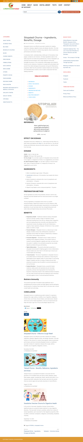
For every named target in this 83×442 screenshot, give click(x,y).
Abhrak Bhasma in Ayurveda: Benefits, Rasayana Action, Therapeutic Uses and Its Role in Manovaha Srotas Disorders (71, 43)
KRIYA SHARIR (6, 68)
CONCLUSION (32, 97)
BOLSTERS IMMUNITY (34, 95)
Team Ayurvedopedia (29, 43)
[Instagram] (71, 1)
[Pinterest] (79, 1)
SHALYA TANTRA (7, 95)
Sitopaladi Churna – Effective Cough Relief (38, 333)
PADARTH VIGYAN (7, 75)
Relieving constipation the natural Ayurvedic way (71, 66)
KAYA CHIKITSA (7, 65)
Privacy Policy (66, 93)
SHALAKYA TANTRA (8, 92)
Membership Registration (71, 12)
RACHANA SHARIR (7, 81)
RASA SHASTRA (7, 84)
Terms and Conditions (68, 90)
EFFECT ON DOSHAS (34, 83)
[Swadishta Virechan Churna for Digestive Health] (35, 401)
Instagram (65, 75)
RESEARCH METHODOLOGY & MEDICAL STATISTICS (10, 88)
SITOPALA (31, 425)
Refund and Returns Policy (69, 96)
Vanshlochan (30, 175)
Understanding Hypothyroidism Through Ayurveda (71, 61)
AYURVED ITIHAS (7, 43)
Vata (40, 143)
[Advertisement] (41, 24)
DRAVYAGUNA (6, 59)
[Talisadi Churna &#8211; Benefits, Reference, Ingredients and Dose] (35, 366)
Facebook (65, 79)
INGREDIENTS (32, 88)
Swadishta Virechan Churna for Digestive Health (40, 403)
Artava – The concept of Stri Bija (71, 57)
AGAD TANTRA (6, 40)
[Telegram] (77, 1)
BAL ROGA (5, 46)
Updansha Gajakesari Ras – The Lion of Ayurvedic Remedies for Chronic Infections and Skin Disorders (71, 51)
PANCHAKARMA (7, 78)
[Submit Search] (59, 12)
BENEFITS (31, 92)
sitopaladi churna (39, 425)
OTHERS (5, 72)
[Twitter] (75, 1)
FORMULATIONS (7, 62)
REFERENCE (32, 81)
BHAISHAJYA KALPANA (40, 43)
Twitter (65, 82)
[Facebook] (73, 1)
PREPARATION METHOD (34, 90)
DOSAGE (31, 86)
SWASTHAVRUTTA (7, 102)
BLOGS (5, 53)
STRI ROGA (6, 99)
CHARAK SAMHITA (7, 56)
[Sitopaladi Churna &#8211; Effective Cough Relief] (35, 331)
